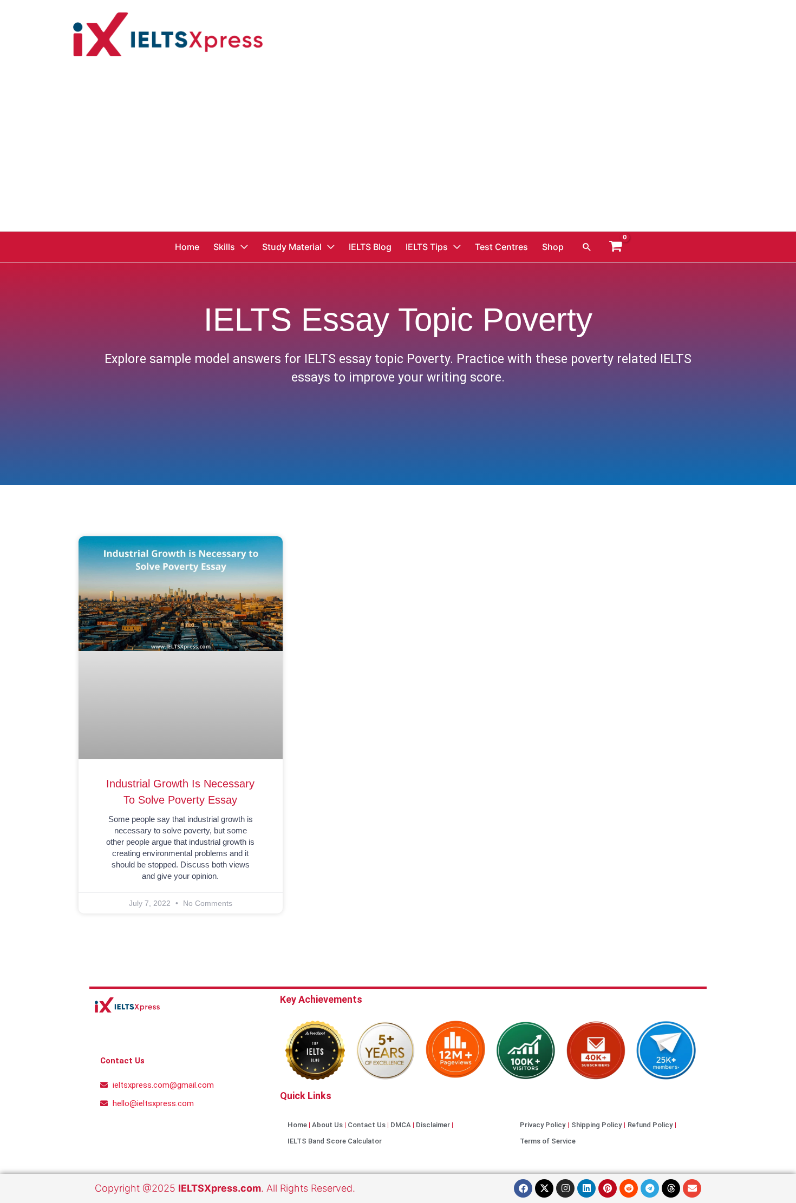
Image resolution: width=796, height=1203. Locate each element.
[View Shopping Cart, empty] (615, 246)
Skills (224, 246)
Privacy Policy (542, 1125)
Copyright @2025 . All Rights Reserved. (225, 1188)
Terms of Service (548, 1141)
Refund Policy (650, 1125)
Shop (553, 246)
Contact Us (367, 1125)
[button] (587, 246)
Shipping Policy (596, 1125)
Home (187, 246)
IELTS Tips (427, 246)
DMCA (400, 1125)
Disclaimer (433, 1125)
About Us (327, 1125)
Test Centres (501, 246)
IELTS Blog (370, 246)
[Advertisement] (398, 150)
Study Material (292, 246)
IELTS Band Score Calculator (335, 1141)
